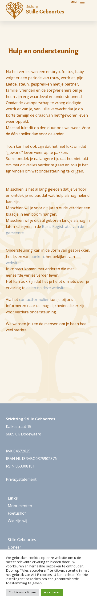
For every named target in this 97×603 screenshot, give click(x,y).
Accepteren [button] (52, 592)
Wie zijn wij (17, 520)
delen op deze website (45, 287)
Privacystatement (21, 479)
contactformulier (34, 299)
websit (11, 262)
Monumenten (20, 505)
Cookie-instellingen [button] (22, 592)
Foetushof (17, 513)
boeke (35, 256)
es (19, 262)
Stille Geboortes (22, 539)
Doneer (14, 547)
